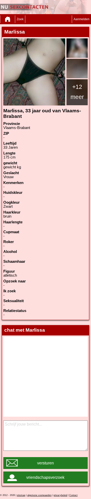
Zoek (20, 19)
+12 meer (77, 92)
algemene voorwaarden (39, 495)
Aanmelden (81, 19)
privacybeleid (60, 495)
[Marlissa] (34, 72)
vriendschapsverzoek (45, 477)
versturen (45, 463)
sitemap (21, 495)
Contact (73, 495)
